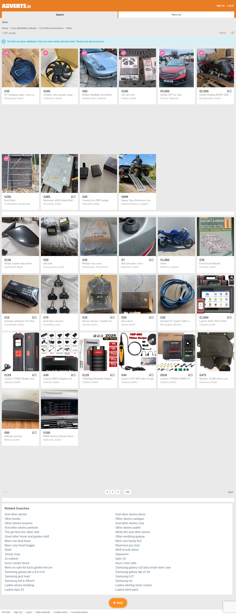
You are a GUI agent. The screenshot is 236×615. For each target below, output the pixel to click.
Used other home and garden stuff (27, 536)
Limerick (174, 267)
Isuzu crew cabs (125, 563)
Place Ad (176, 14)
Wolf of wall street (126, 549)
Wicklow (102, 98)
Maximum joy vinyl (127, 545)
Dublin (20, 98)
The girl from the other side (22, 532)
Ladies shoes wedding (19, 585)
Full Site (6, 612)
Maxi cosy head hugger (20, 545)
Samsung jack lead (17, 576)
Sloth (8, 549)
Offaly (96, 204)
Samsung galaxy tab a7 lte (132, 571)
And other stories (16, 514)
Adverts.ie (16, 6)
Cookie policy (60, 612)
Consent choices (79, 612)
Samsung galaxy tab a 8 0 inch (25, 571)
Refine (222, 33)
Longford (143, 204)
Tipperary (173, 98)
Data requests (43, 612)
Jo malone (11, 558)
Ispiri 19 (120, 558)
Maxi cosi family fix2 (128, 540)
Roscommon (102, 267)
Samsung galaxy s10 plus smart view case (143, 567)
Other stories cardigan (129, 518)
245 (127, 492)
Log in (29, 612)
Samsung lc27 (124, 576)
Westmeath (24, 204)
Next (230, 492)
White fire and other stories (132, 532)
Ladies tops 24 (14, 589)
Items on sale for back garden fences (28, 567)
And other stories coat (129, 523)
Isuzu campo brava (17, 563)
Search (60, 14)
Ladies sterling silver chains (133, 585)
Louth (57, 324)
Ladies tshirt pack (126, 589)
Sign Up (220, 5)
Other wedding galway (130, 536)
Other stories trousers (18, 523)
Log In (230, 5)
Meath (58, 98)
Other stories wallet (127, 527)
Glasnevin (122, 554)
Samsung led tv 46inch (19, 580)
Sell (119, 603)
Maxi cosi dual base (18, 540)
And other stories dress (130, 514)
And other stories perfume (21, 527)
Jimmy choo (12, 554)
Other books (12, 518)
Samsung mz (124, 580)
